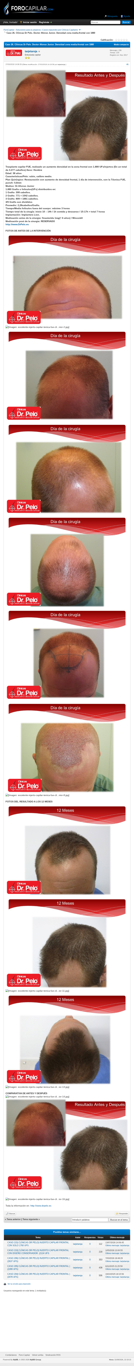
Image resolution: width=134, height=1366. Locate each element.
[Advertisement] (71, 1320)
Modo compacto (121, 44)
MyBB (15, 1360)
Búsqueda (112, 16)
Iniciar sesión (30, 22)
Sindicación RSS (52, 1355)
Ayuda (127, 16)
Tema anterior (14, 1219)
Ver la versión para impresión (19, 1284)
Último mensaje (112, 1245)
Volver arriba (37, 1355)
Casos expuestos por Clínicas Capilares (60, 30)
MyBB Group (35, 1360)
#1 (127, 64)
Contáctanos (11, 1355)
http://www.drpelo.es (40, 1205)
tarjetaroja (31, 51)
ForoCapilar (9, 30)
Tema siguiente (30, 1219)
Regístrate (44, 22)
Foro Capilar (24, 1355)
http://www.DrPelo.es (17, 224)
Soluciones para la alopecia (28, 30)
